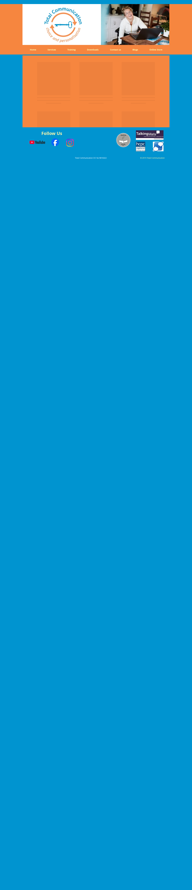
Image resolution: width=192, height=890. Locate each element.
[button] (135, 24)
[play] (164, 40)
